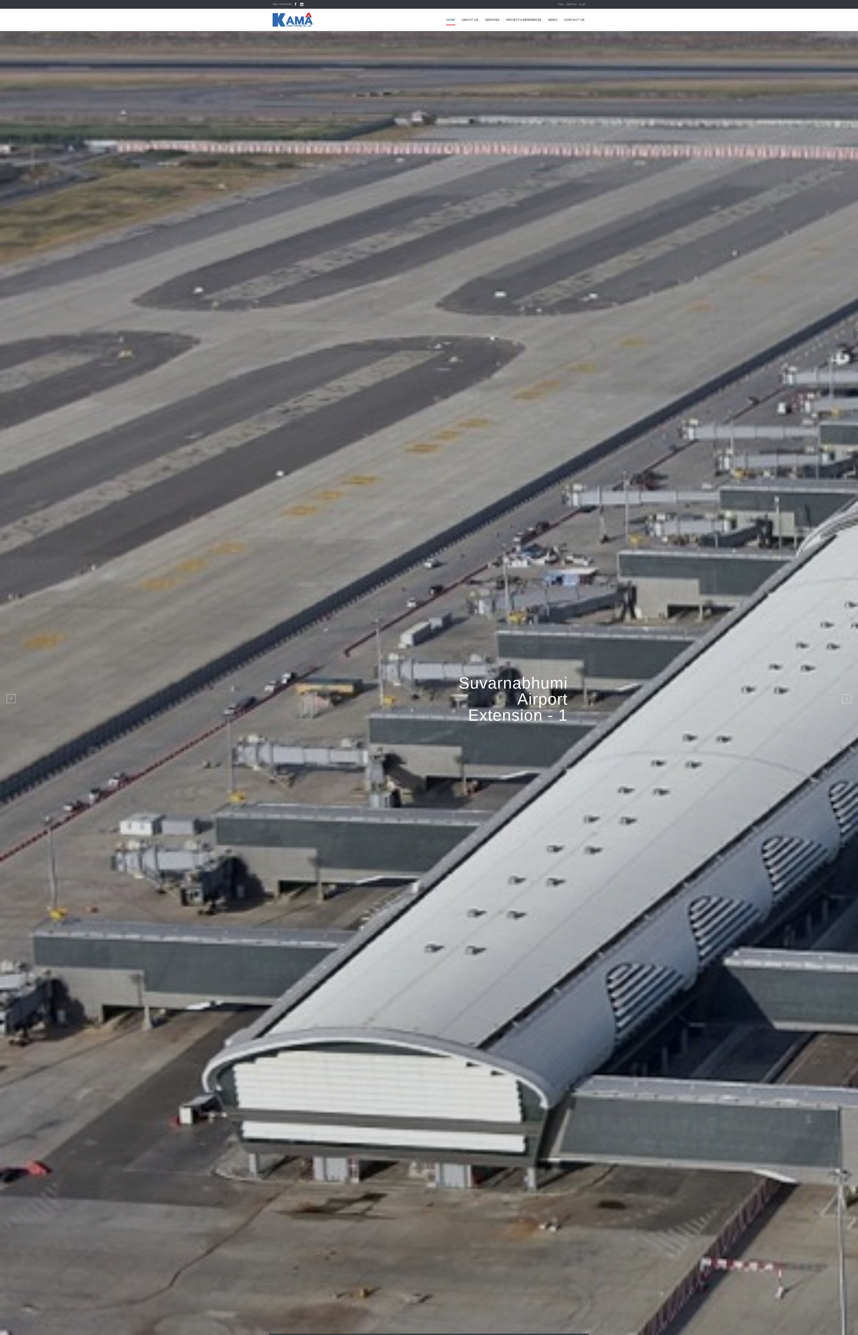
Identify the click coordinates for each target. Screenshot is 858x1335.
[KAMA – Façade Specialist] (293, 20)
